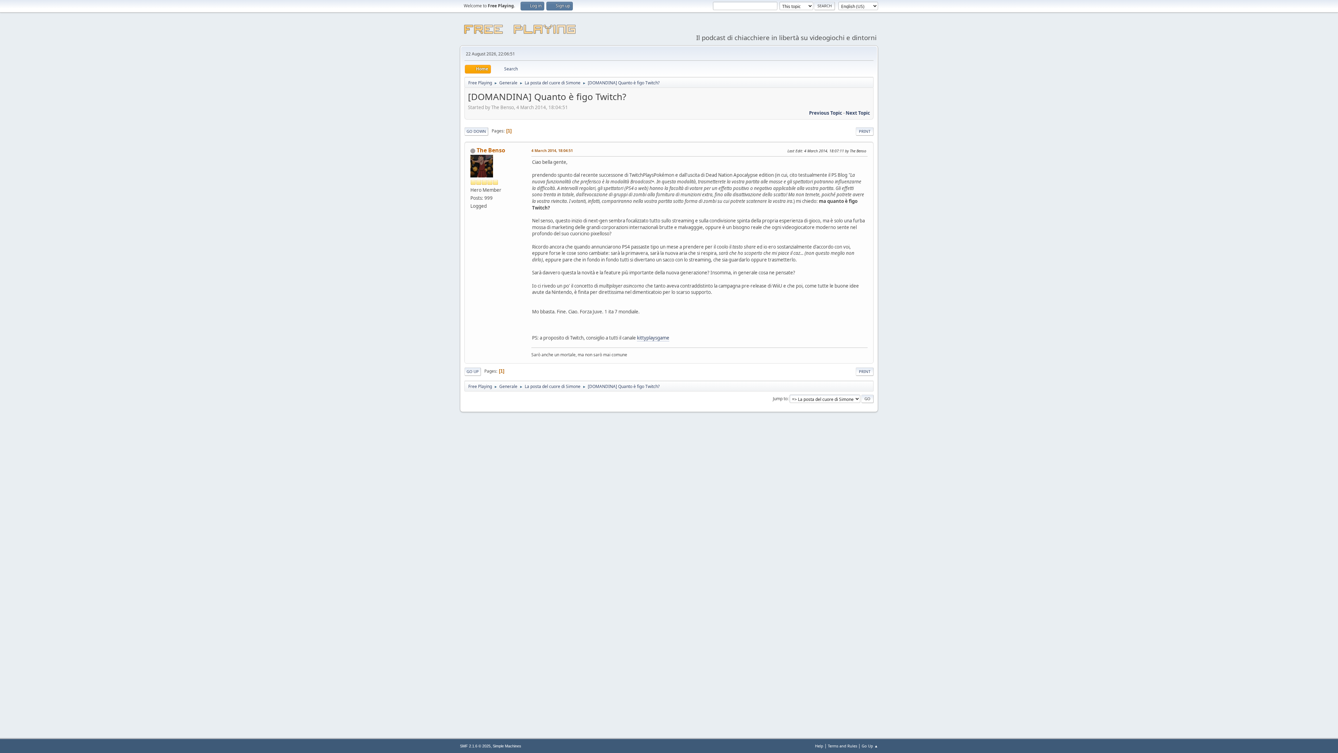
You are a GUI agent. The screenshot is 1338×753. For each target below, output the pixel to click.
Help (819, 745)
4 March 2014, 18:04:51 (552, 150)
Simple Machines (507, 746)
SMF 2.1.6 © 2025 (475, 746)
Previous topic (825, 113)
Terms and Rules (842, 745)
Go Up (473, 371)
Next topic (858, 113)
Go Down (476, 131)
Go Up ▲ (870, 745)
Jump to (780, 399)
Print (864, 131)
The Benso (491, 150)
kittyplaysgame (653, 338)
